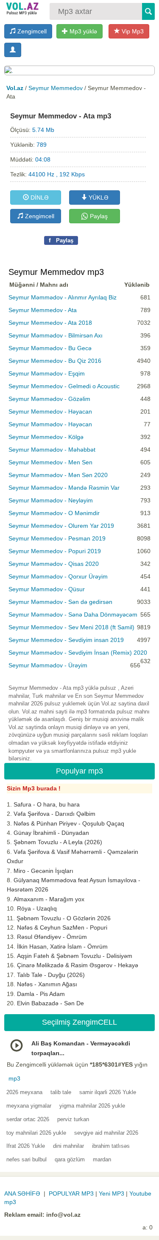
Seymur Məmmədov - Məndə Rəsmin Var (64, 487)
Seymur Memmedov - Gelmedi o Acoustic (64, 386)
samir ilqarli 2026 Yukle (107, 1092)
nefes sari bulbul (26, 1159)
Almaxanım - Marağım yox (49, 899)
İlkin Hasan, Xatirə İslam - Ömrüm (62, 946)
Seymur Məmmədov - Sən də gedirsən (60, 601)
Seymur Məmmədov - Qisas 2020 (53, 563)
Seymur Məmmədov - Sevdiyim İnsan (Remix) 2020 (77, 652)
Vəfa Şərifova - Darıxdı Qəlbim (54, 813)
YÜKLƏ (98, 197)
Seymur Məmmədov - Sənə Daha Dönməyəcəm (72, 614)
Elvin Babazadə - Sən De (50, 1003)
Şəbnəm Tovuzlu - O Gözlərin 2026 (64, 918)
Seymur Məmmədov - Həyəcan (50, 424)
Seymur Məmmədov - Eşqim (46, 373)
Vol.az (14, 88)
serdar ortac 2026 (27, 1119)
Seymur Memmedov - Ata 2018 (50, 322)
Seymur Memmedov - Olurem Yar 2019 (61, 525)
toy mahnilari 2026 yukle (36, 1133)
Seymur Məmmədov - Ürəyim (47, 665)
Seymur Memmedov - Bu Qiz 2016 (54, 360)
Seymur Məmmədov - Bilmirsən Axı (55, 335)
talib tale (60, 1092)
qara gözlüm (70, 1159)
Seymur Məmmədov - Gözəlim (49, 398)
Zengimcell (31, 31)
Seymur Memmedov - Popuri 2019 (54, 551)
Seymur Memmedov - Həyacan (50, 411)
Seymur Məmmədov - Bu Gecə (50, 348)
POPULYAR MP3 (71, 1193)
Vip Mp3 (132, 31)
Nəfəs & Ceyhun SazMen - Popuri (62, 927)
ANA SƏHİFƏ (22, 1193)
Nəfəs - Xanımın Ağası (47, 984)
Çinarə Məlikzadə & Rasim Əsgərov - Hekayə (77, 965)
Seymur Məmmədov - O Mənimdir (54, 513)
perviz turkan (73, 1119)
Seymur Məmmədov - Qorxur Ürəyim (58, 576)
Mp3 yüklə (82, 31)
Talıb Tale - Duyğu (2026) (51, 974)
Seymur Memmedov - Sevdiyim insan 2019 (66, 639)
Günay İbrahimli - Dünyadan (51, 832)
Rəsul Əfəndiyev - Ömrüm (52, 936)
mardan (102, 1159)
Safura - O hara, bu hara (47, 804)
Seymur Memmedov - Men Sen (50, 462)
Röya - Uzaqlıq (37, 908)
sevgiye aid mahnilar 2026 (106, 1133)
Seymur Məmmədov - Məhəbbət (51, 449)
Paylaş (98, 216)
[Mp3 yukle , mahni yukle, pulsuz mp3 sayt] (21, 8)
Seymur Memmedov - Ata (42, 310)
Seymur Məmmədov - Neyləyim (50, 500)
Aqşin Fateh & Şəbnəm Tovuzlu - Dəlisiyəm (74, 955)
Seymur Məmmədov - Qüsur (46, 589)
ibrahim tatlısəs (111, 1146)
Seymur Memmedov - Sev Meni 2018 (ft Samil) (71, 627)
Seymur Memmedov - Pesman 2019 (57, 538)
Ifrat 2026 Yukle (25, 1146)
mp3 (14, 1078)
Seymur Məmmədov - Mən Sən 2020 (58, 475)
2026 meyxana (24, 1092)
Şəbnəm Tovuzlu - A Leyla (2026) (58, 842)
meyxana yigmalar (28, 1106)
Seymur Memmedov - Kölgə (46, 436)
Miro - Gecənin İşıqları (43, 870)
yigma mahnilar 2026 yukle (92, 1106)
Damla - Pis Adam (41, 993)
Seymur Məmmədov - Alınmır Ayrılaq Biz (62, 297)
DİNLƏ (39, 197)
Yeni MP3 (111, 1193)
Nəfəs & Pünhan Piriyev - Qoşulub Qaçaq (69, 823)
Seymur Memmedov (55, 88)
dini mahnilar (68, 1146)
